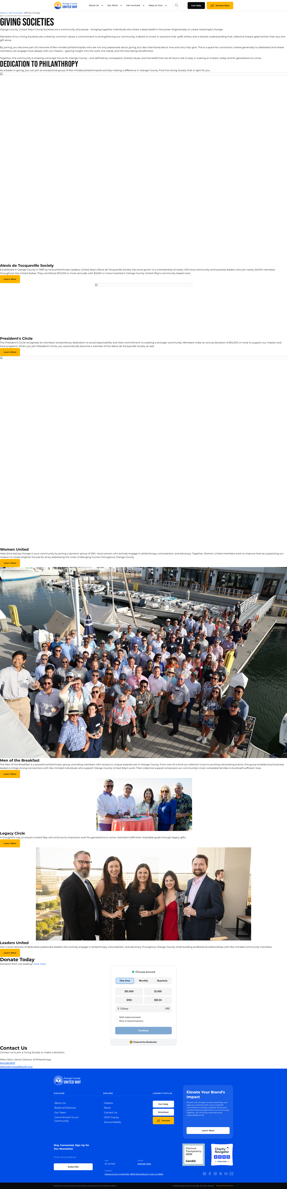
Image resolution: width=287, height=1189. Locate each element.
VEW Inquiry (111, 1117)
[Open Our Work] (121, 5)
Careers (108, 1103)
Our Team (60, 1112)
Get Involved (15, 13)
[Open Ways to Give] (165, 5)
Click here (40, 964)
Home (3, 13)
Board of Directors (65, 1107)
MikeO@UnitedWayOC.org (16, 1066)
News (107, 1107)
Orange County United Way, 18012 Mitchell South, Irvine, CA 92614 (134, 1174)
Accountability (112, 1122)
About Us (60, 1103)
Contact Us (110, 1112)
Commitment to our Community (66, 1119)
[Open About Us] (102, 5)
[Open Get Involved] (143, 5)
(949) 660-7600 (144, 1164)
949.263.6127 (7, 1063)
